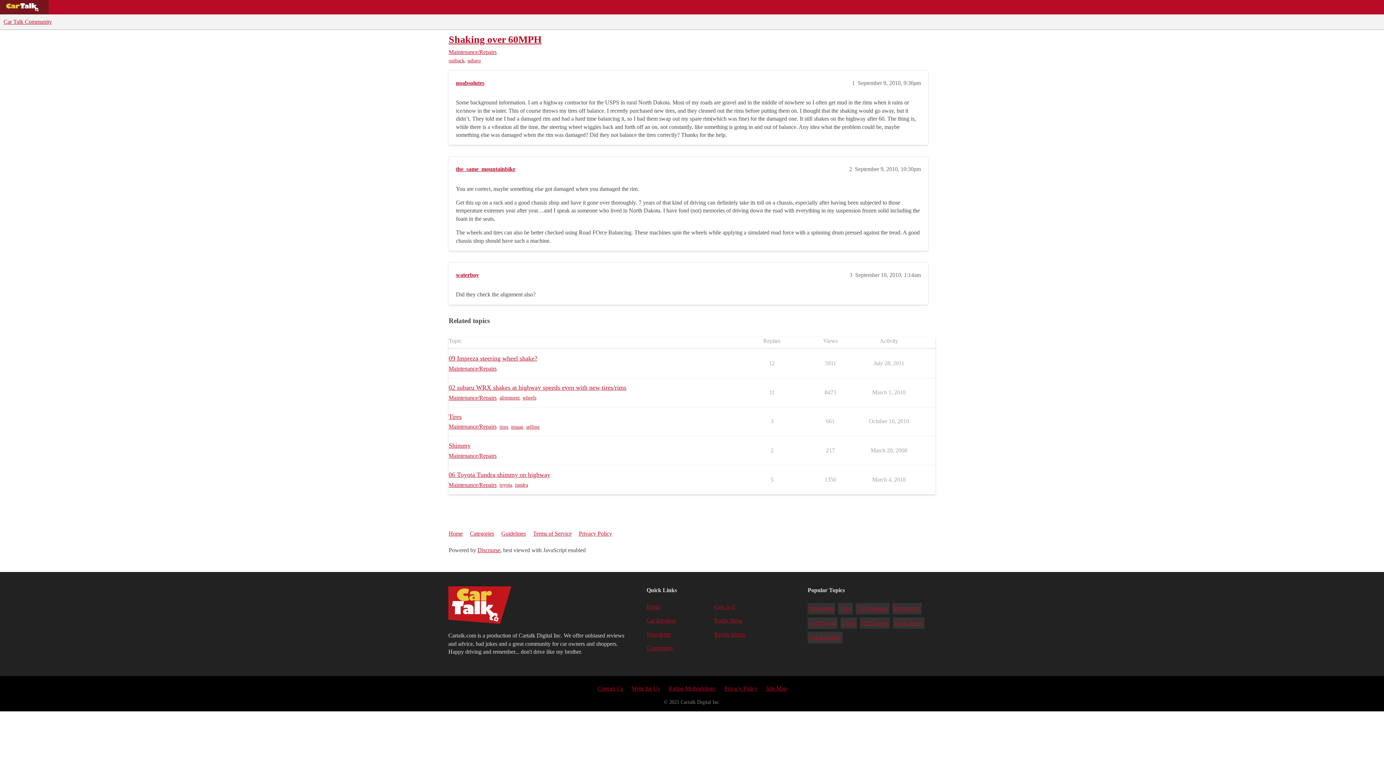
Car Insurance (825, 637)
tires (504, 427)
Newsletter (659, 634)
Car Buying (822, 623)
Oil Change (875, 623)
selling (533, 427)
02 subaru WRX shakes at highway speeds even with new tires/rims (537, 387)
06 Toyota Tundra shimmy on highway (499, 474)
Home (456, 534)
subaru (474, 60)
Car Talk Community (28, 22)
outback (457, 60)
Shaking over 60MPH (495, 39)
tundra (521, 485)
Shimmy (460, 445)
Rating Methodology (692, 688)
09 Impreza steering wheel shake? (493, 358)
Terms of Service (552, 534)
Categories (482, 534)
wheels (529, 398)
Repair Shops (196, 7)
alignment (510, 398)
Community (241, 7)
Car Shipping (872, 608)
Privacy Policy (595, 534)
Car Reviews (151, 7)
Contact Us (610, 688)
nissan (517, 427)
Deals (114, 7)
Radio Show (728, 620)
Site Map (776, 688)
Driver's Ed (907, 608)
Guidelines (513, 534)
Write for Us (646, 688)
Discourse (489, 550)
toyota (506, 485)
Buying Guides (74, 7)
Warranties (821, 608)
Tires (455, 416)
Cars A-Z (280, 7)
